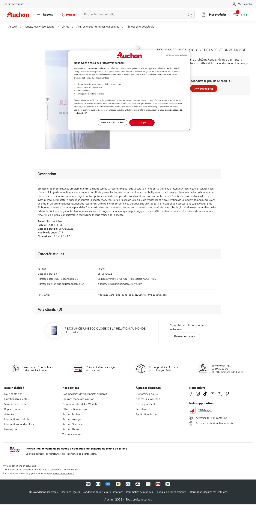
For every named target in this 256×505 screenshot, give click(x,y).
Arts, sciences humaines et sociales (97, 26)
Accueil (12, 26)
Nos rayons (10, 429)
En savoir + (164, 69)
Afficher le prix (204, 88)
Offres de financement (75, 409)
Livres (65, 26)
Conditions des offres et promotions (103, 492)
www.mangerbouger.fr (63, 473)
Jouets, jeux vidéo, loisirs (39, 26)
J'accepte (142, 122)
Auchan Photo (70, 429)
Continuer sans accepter (176, 55)
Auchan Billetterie (72, 424)
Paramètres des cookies (112, 122)
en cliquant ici (29, 466)
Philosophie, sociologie (140, 26)
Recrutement (143, 409)
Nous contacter (13, 394)
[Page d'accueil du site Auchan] (19, 14)
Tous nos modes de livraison (78, 399)
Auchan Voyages (71, 419)
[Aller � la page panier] (240, 14)
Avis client (10, 414)
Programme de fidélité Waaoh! (79, 404)
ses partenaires (90, 68)
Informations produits (16, 419)
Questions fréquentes (16, 399)
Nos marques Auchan (148, 399)
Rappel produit (12, 409)
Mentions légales (70, 492)
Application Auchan (147, 414)
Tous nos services (72, 434)
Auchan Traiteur (71, 414)
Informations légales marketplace (208, 492)
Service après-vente (15, 404)
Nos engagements (146, 404)
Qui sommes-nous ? (147, 394)
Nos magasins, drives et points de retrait (84, 394)
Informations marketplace (19, 424)
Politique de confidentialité (171, 492)
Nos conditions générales (43, 492)
